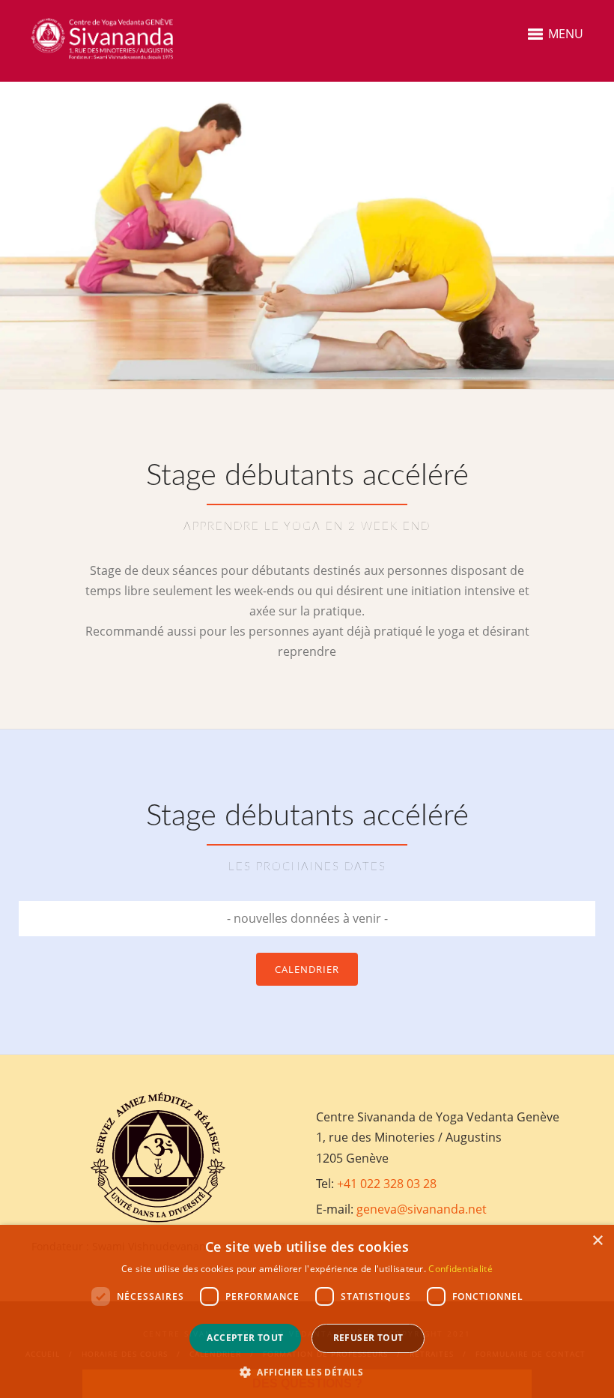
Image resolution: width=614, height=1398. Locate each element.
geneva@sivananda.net (421, 1209)
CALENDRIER (307, 969)
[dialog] (307, 1311)
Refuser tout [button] (368, 1337)
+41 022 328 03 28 (387, 1183)
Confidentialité (460, 1268)
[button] (307, 1372)
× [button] (597, 1241)
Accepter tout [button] (245, 1337)
